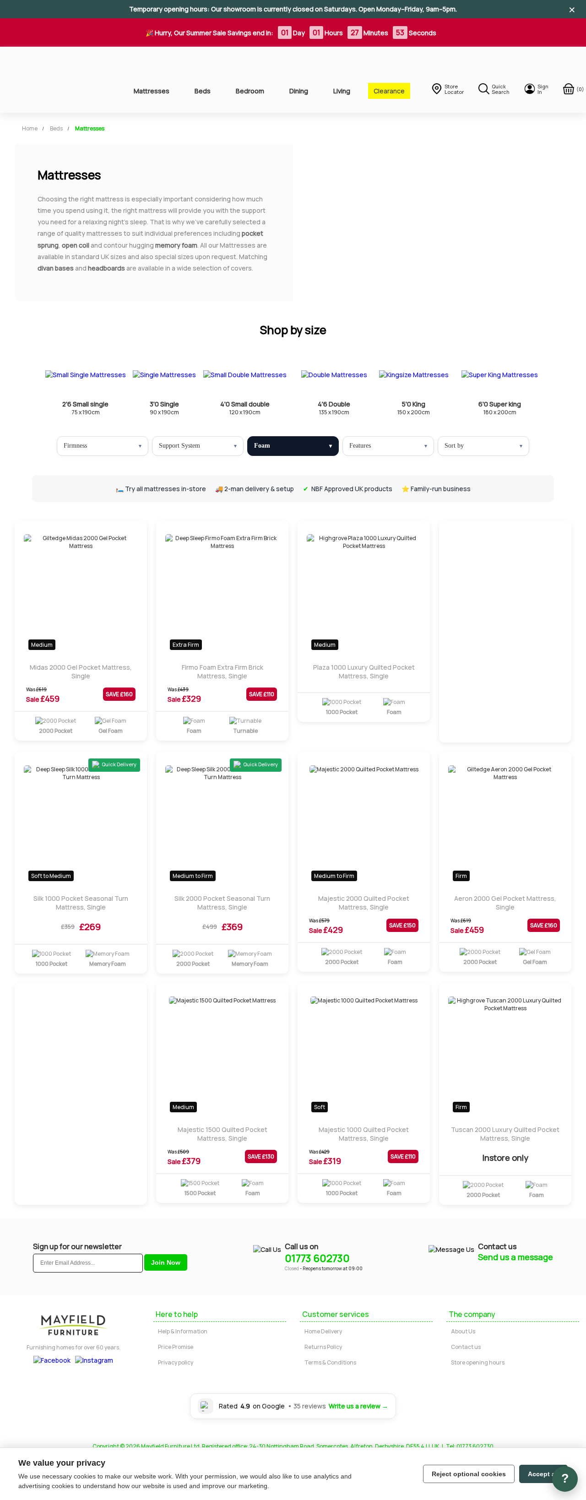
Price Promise (175, 1347)
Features (360, 445)
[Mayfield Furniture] (60, 80)
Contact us (466, 1347)
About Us (463, 1331)
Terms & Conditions (330, 1362)
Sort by (454, 445)
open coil (75, 245)
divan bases (56, 268)
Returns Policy (323, 1347)
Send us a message (515, 1256)
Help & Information (182, 1331)
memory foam (176, 245)
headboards (106, 268)
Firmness (75, 445)
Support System (179, 445)
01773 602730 (317, 1258)
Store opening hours (478, 1362)
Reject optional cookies (469, 1474)
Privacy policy (175, 1362)
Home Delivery (323, 1331)
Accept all (543, 1474)
